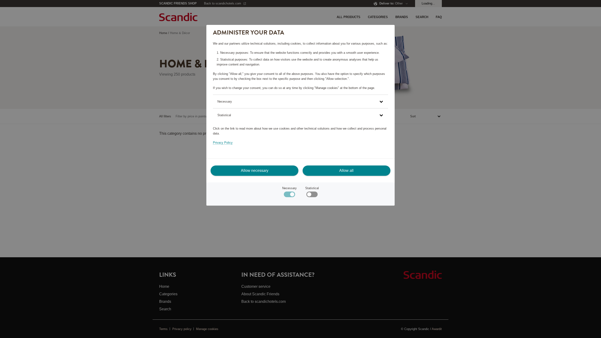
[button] (300, 101)
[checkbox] (311, 195)
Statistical (312, 188)
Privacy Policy (223, 142)
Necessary (289, 188)
